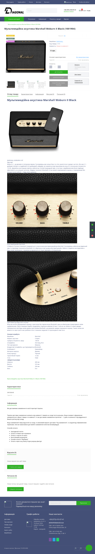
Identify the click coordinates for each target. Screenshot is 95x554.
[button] (92, 235)
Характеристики (27, 94)
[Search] (58, 10)
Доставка (38, 2)
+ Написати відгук (15, 467)
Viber (50, 539)
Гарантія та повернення (79, 81)
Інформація (39, 94)
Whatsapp (57, 539)
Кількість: (52, 64)
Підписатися (83, 503)
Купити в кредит (58, 77)
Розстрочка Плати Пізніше (58, 84)
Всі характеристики (82, 57)
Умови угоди (8, 525)
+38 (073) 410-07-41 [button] (56, 519)
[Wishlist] (84, 35)
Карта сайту (8, 530)
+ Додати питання (15, 489)
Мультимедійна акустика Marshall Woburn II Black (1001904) (26, 379)
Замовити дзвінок (69, 11)
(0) (64, 36)
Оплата (31, 2)
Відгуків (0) (50, 94)
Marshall (59, 41)
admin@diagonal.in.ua (56, 522)
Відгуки (66, 19)
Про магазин (8, 522)
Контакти (46, 2)
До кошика (58, 72)
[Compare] (88, 35)
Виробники (8, 533)
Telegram (54, 539)
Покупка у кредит (55, 19)
